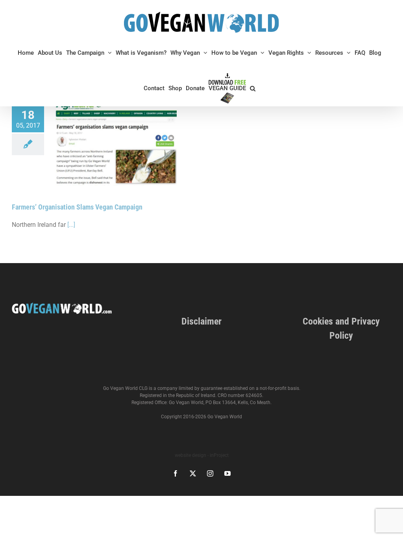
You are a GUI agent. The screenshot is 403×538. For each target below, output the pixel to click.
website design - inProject (202, 455)
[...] (71, 224)
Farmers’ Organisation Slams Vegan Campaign (77, 207)
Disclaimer (201, 321)
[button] (252, 88)
